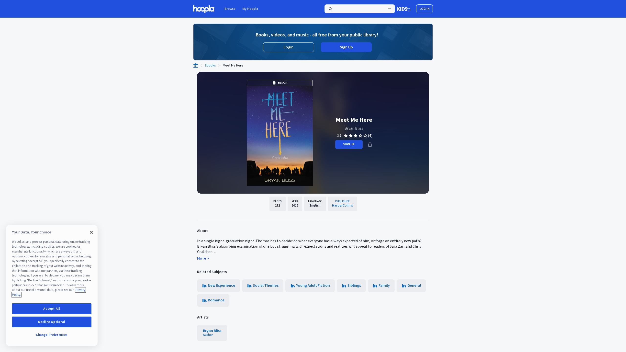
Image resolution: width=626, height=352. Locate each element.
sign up (349, 144)
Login (288, 47)
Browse (229, 8)
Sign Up (346, 47)
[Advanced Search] (389, 8)
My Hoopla (250, 8)
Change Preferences (51, 335)
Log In (424, 8)
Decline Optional (51, 322)
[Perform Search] (359, 8)
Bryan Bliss (354, 128)
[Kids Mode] (403, 9)
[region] (52, 285)
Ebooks (210, 65)
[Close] (91, 232)
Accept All (51, 309)
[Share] (370, 144)
